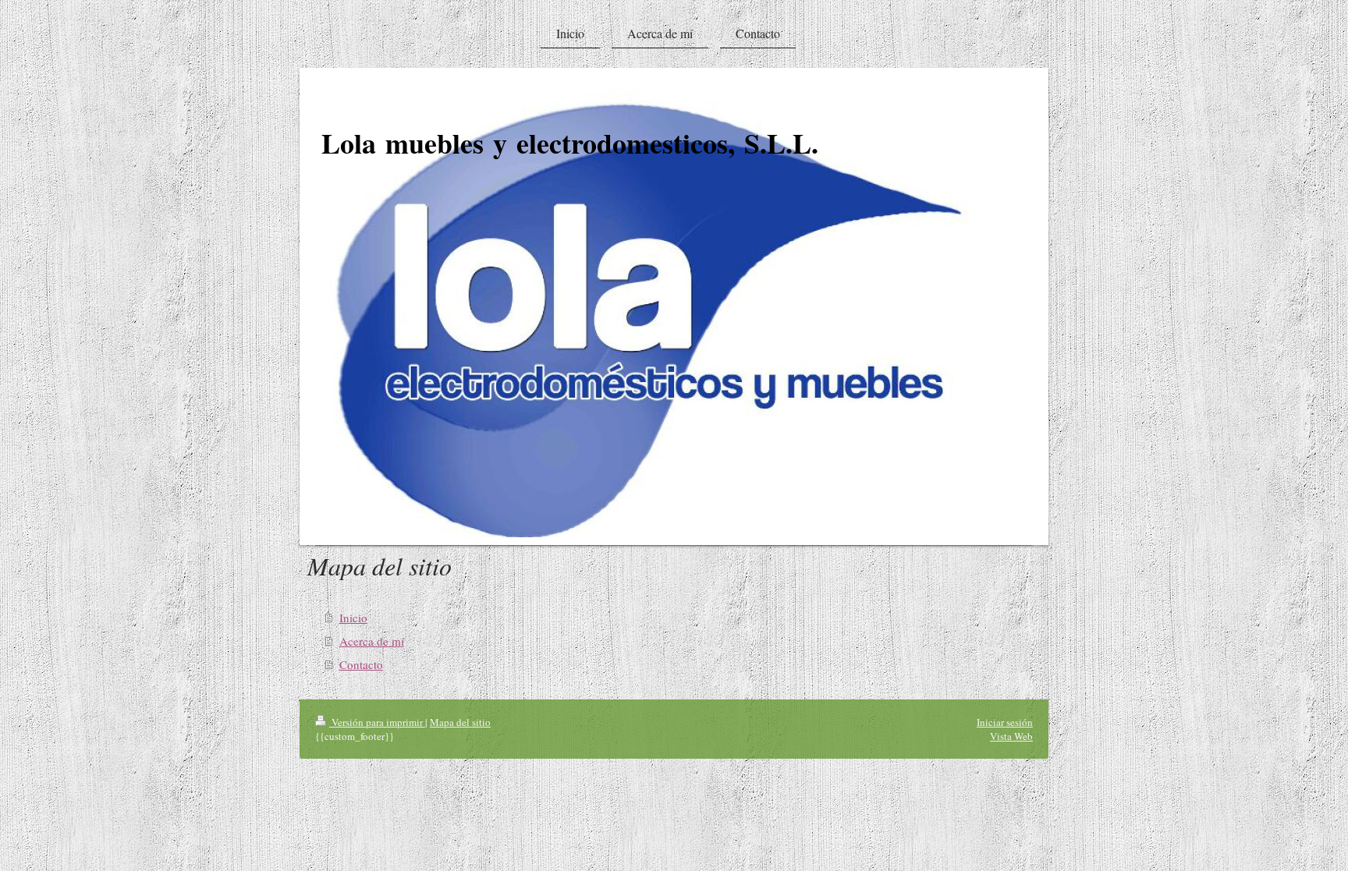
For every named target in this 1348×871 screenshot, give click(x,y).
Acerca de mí (371, 641)
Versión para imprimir (377, 722)
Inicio (353, 617)
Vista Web (1011, 736)
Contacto (361, 664)
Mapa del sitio (460, 722)
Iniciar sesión (1005, 722)
